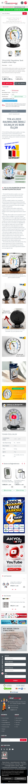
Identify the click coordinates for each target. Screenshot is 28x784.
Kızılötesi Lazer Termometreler (10, 767)
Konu (6, 673)
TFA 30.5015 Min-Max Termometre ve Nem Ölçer (7, 481)
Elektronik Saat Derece (8, 769)
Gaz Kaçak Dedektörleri (20, 769)
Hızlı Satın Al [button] (21, 83)
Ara (25, 13)
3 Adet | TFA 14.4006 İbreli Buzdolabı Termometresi (16, 581)
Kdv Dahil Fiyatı (5, 77)
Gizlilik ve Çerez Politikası (15, 781)
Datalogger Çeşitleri (10, 765)
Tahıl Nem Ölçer (22, 767)
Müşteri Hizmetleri (15, 7)
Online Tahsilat (5, 718)
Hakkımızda (4, 720)
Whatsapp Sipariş (15, 10)
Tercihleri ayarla (7, 778)
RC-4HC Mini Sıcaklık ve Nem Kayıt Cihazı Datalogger (20, 481)
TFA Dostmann (15, 90)
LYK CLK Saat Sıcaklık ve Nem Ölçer (17, 600)
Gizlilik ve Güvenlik (6, 724)
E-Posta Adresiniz (9, 661)
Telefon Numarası (9, 667)
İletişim (3, 729)
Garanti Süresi (5, 94)
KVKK (3, 731)
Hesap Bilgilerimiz (6, 722)
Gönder (15, 680)
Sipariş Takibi (18, 720)
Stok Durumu (5, 96)
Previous (22, 463)
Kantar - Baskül (19, 765)
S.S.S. (17, 727)
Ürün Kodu (4, 65)
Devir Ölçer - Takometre (20, 764)
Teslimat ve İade (5, 727)
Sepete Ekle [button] (9, 83)
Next (24, 463)
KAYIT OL (23, 740)
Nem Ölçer (23, 762)
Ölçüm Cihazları (5, 762)
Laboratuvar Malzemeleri (8, 764)
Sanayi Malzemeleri (15, 762)
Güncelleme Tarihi (6, 92)
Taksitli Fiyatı (18, 77)
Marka (3, 90)
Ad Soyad (7, 655)
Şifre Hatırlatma (19, 718)
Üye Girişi (18, 722)
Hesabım (17, 724)
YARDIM (17, 715)
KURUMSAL (4, 715)
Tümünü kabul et (20, 778)
